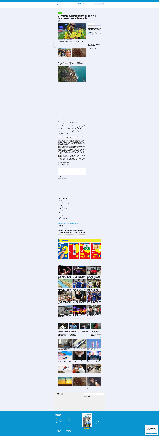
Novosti (64, 7)
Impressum (84, 0)
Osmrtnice (95, 7)
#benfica (59, 223)
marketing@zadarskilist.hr (71, 421)
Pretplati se (151, 433)
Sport (78, 7)
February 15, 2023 (70, 171)
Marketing (80, 0)
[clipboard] (55, 46)
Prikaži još (94, 53)
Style (82, 7)
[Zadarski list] (79, 4)
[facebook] (55, 42)
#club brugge (72, 223)
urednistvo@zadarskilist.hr (58, 430)
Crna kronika (88, 7)
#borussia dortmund (63, 223)
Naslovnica (58, 7)
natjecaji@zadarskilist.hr (69, 422)
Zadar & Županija (71, 7)
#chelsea (68, 223)
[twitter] (101, 0)
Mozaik (100, 7)
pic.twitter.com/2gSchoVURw (72, 169)
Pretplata (75, 0)
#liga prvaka (76, 223)
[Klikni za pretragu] (103, 4)
